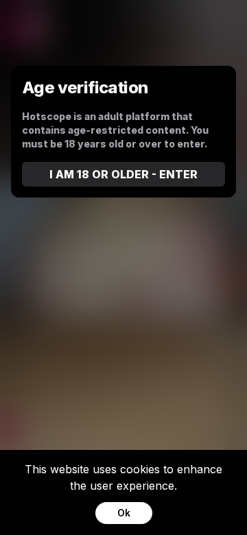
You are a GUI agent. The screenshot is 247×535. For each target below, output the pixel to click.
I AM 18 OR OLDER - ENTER (123, 174)
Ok (123, 513)
